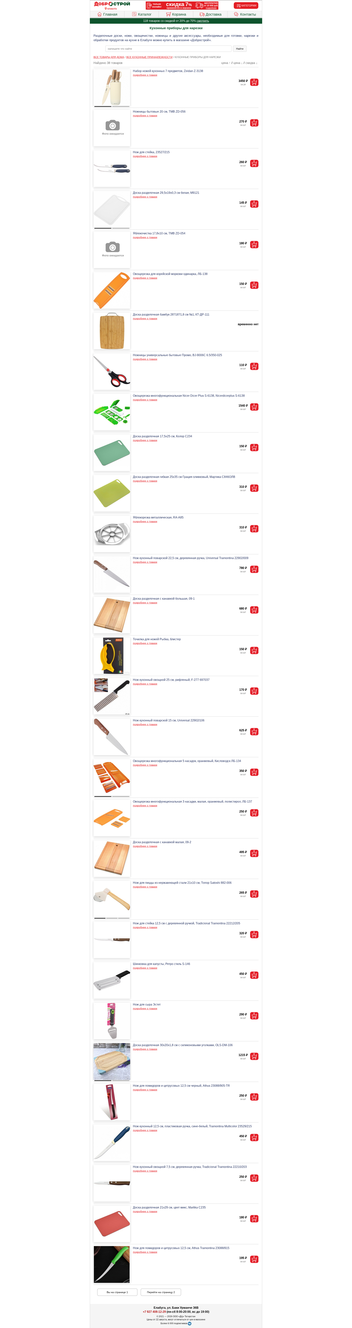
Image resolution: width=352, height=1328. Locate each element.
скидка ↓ (251, 63)
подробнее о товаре (145, 74)
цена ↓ (238, 63)
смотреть (203, 20)
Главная (110, 14)
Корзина (179, 14)
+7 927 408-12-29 (154, 1311)
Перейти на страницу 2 (161, 1292)
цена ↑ (226, 63)
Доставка (213, 14)
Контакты (248, 14)
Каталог (144, 14)
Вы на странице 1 (117, 1292)
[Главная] (112, 4)
